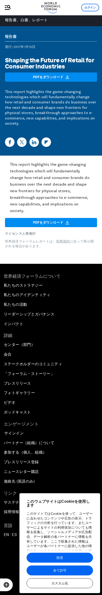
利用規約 (63, 241)
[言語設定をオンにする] (6, 585)
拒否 (59, 558)
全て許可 (59, 570)
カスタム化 (59, 583)
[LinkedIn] (34, 142)
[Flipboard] (46, 142)
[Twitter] (22, 142)
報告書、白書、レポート (26, 20)
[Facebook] (9, 142)
